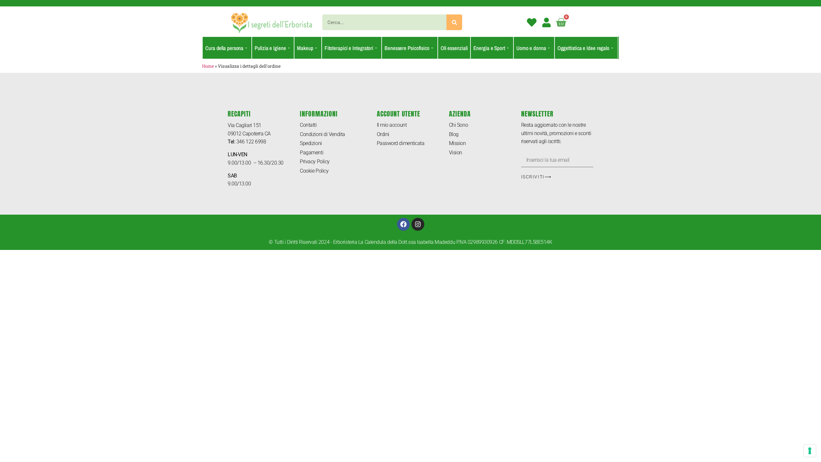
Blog (454, 134)
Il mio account (392, 125)
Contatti (308, 125)
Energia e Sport (489, 48)
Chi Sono (458, 125)
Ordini (383, 134)
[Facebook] (403, 224)
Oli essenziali (454, 48)
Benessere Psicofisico (407, 48)
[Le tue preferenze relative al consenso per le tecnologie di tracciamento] (810, 451)
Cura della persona (224, 48)
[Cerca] (454, 22)
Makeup (305, 48)
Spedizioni (311, 143)
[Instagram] (417, 224)
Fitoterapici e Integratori (349, 48)
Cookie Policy (314, 171)
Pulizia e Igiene (270, 48)
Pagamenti (311, 153)
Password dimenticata (401, 143)
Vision (455, 153)
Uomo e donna (531, 48)
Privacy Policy (315, 161)
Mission (457, 143)
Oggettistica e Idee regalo (583, 48)
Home (208, 66)
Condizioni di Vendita (322, 134)
